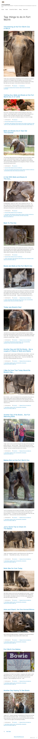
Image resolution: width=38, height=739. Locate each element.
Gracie (5, 124)
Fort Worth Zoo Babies (12, 649)
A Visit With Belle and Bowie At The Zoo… (15, 178)
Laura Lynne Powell (16, 215)
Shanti (14, 170)
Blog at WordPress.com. (19, 736)
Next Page (8, 731)
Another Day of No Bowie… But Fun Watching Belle (17, 415)
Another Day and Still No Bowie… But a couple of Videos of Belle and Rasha (18, 350)
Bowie (17, 123)
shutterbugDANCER (5, 4)
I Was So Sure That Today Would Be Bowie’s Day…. (17, 371)
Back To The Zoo (10, 223)
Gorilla (33, 123)
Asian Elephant (7, 123)
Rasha (11, 170)
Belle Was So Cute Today (13, 568)
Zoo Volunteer (6, 88)
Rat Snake (17, 87)
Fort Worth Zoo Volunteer (9, 87)
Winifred (31, 124)
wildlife (28, 124)
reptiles (20, 87)
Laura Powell (21, 215)
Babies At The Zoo (14, 121)
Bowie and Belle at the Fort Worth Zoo (18, 266)
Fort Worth (25, 123)
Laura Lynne (10, 215)
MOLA (14, 87)
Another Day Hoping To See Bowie (16, 690)
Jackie (9, 124)
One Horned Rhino (7, 170)
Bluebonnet (14, 123)
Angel (6, 169)
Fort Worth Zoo (22, 85)
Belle (11, 123)
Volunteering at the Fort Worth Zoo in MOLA (17, 27)
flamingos (23, 214)
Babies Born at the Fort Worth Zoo (16, 460)
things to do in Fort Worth (26, 87)
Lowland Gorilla (13, 124)
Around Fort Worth (8, 121)
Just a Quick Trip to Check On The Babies (15, 528)
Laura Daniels (6, 215)
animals (6, 258)
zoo (33, 124)
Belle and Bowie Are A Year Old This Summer (15, 132)
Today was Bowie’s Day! (12, 307)
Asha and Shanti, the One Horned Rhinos (19, 609)
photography (29, 258)
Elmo (22, 123)
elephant (19, 123)
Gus (7, 124)
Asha (8, 169)
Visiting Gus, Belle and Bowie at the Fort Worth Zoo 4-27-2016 (19, 96)
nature (17, 124)
